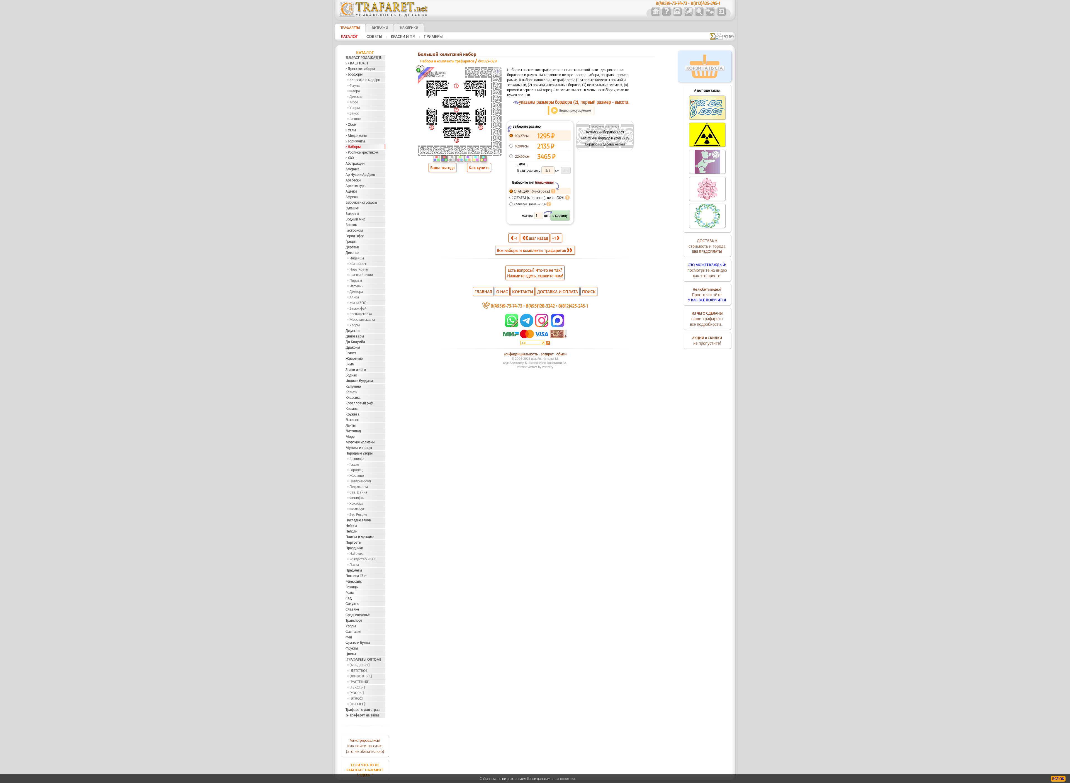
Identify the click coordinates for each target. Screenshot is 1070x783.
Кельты (351, 391)
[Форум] (709, 15)
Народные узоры (359, 453)
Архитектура (356, 185)
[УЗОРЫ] (356, 692)
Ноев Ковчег (359, 269)
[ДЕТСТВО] (358, 670)
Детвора (356, 291)
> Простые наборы (360, 68)
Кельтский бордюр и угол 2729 (605, 137)
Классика (353, 397)
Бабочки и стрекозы (361, 202)
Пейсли (351, 531)
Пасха (354, 564)
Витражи (380, 27)
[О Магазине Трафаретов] (666, 15)
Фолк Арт (356, 508)
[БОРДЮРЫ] (359, 664)
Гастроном (354, 230)
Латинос (352, 419)
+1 (554, 238)
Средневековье (357, 614)
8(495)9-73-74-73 (506, 305)
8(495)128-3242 (540, 305)
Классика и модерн (364, 79)
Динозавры (355, 336)
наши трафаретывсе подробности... (707, 319)
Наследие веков (358, 519)
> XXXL (351, 157)
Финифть (356, 497)
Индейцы (356, 258)
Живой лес (358, 263)
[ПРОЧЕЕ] (357, 703)
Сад (349, 597)
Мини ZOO (357, 302)
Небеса (351, 525)
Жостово (356, 475)
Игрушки (356, 285)
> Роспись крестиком (362, 152)
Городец (356, 469)
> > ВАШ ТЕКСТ (357, 62)
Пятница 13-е (356, 575)
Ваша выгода (442, 167)
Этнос (354, 113)
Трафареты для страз (363, 709)
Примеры (433, 36)
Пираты (355, 280)
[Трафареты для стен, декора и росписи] (655, 15)
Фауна (354, 85)
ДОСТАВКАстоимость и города (707, 246)
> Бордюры (354, 74)
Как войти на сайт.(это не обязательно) (365, 746)
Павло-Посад (360, 480)
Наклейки (409, 27)
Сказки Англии (361, 274)
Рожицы (352, 586)
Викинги (352, 213)
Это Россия (358, 514)
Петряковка (358, 486)
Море (353, 101)
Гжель (354, 464)
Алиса (354, 297)
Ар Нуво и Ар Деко (360, 174)
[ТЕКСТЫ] (357, 687)
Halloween (357, 553)
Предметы (354, 570)
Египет (351, 352)
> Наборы (353, 146)
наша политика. (563, 778)
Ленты (351, 425)
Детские (355, 96)
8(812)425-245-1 (573, 305)
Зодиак (351, 375)
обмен (561, 353)
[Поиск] (699, 15)
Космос (352, 408)
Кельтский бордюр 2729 (605, 131)
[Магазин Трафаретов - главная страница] (383, 15)
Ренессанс (354, 581)
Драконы (353, 347)
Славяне (352, 609)
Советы (374, 36)
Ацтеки (351, 191)
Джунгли (352, 330)
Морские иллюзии (360, 441)
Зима (350, 363)
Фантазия (353, 631)
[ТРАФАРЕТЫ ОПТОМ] (363, 659)
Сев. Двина (358, 492)
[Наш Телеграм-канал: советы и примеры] (526, 325)
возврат (547, 353)
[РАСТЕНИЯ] (359, 681)
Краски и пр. (403, 36)
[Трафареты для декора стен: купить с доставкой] (688, 15)
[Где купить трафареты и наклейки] (677, 15)
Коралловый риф (359, 402)
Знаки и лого (356, 369)
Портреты (353, 542)
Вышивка (356, 458)
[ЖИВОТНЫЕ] (360, 676)
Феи (349, 636)
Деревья (352, 246)
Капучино (353, 386)
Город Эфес (355, 235)
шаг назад (538, 238)
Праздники (354, 547)
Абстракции (355, 163)
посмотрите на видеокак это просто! (707, 270)
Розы (350, 592)
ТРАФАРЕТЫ (350, 27)
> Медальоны (356, 135)
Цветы (351, 653)
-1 (515, 238)
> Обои (351, 124)
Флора (354, 90)
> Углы (351, 129)
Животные (354, 358)
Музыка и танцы (359, 447)
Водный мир (355, 219)
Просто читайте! (707, 294)
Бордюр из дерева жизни (605, 144)
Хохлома (356, 503)
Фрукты (352, 648)
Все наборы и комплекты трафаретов (531, 250)
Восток (351, 224)
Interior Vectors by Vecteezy (535, 367)
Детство (352, 252)
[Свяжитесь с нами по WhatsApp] (512, 325)
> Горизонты (355, 141)
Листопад (353, 430)
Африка (352, 196)
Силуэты (352, 603)
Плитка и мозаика (360, 536)
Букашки (352, 207)
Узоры (354, 107)
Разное (355, 118)
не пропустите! (707, 340)
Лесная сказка (360, 313)
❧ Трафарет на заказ (363, 715)
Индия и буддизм (359, 380)
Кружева (352, 414)
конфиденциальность (521, 353)
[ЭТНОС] (356, 698)
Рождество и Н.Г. (362, 558)
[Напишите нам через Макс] (557, 325)
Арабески (353, 180)
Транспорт (354, 620)
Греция (351, 241)
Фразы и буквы (358, 642)
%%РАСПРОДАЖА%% (363, 57)
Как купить (479, 167)
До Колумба (355, 341)
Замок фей (357, 308)
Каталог (349, 36)
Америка (352, 168)
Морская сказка (362, 319)
